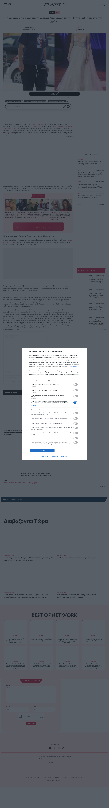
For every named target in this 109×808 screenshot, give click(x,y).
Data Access (54, 456)
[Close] (84, 351)
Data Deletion (45, 456)
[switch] (75, 384)
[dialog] (54, 404)
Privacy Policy (64, 456)
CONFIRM (42, 450)
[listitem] (54, 381)
